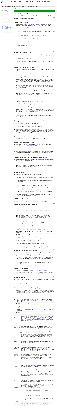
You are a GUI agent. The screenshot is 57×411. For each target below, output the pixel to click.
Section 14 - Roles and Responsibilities (6, 27)
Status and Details (10, 6)
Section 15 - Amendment (5, 28)
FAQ (33, 1)
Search (20, 1)
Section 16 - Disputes (4, 29)
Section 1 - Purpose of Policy (5, 11)
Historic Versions (24, 6)
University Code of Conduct (45, 305)
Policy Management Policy (41, 270)
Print (33, 6)
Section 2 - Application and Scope (6, 12)
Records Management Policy (38, 231)
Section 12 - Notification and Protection (6, 25)
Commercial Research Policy (32, 145)
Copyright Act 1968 (34, 365)
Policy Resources (46, 1)
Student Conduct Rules (43, 309)
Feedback (36, 6)
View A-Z (15, 1)
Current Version (4, 6)
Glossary (38, 1)
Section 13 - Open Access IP (5, 26)
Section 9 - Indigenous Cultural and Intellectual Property (6, 21)
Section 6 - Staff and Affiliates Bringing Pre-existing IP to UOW (7, 17)
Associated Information (17, 6)
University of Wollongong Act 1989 (32, 24)
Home (10, 1)
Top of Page (53, 17)
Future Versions (29, 6)
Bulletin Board (27, 1)
